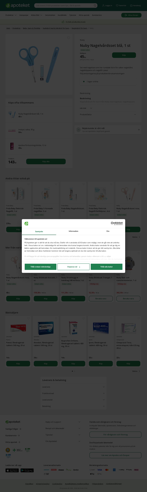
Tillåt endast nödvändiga (40, 267)
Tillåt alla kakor (106, 267)
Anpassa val (72, 267)
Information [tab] (73, 231)
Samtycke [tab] (39, 231)
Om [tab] (107, 231)
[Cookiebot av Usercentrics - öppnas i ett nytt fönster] (113, 223)
